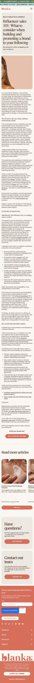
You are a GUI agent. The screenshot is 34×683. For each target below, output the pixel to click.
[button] (31, 9)
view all (17, 507)
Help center (17, 541)
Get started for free (17, 436)
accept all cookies (17, 674)
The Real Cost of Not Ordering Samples (12, 487)
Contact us (17, 577)
